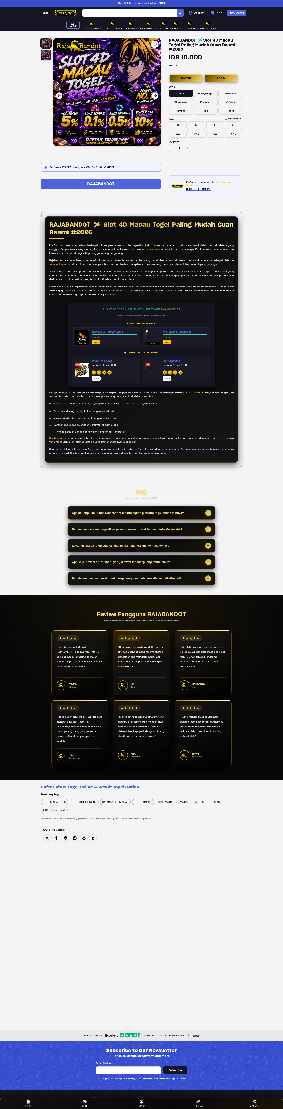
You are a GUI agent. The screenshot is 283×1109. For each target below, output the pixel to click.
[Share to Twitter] (47, 837)
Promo (28, 1105)
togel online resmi (60, 264)
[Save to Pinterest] (75, 837)
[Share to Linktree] (65, 837)
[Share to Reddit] (84, 837)
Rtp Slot (96, 342)
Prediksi (96, 378)
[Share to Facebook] (56, 837)
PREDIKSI (198, 1105)
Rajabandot (56, 438)
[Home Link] (65, 12)
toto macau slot (150, 249)
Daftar (141, 1105)
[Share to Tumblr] (93, 837)
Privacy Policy (134, 1079)
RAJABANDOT (100, 183)
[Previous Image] (59, 95)
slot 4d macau (191, 392)
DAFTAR (186, 78)
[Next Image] (155, 95)
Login (85, 1105)
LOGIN (221, 78)
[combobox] (129, 13)
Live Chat (254, 1105)
